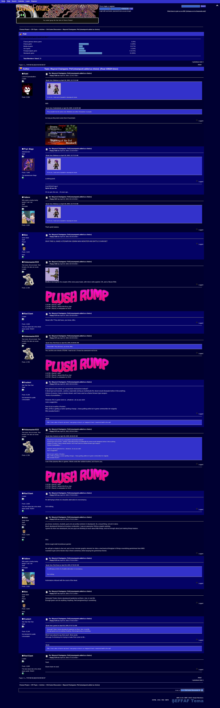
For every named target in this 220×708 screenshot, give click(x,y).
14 (39, 65)
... (25, 65)
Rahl (26, 74)
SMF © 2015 (188, 697)
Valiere (27, 197)
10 (30, 65)
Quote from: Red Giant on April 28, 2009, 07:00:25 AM (62, 565)
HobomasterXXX (31, 262)
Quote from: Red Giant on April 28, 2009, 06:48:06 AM (62, 342)
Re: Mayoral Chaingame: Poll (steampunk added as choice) (70, 73)
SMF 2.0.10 (179, 697)
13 (37, 65)
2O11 (159, 700)
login (105, 6)
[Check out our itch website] (23, 178)
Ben (26, 235)
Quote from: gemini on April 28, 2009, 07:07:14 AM (61, 625)
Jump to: (177, 690)
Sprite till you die (51, 188)
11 (32, 65)
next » (202, 62)
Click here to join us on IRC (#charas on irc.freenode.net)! (186, 11)
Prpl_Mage (29, 149)
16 (42, 65)
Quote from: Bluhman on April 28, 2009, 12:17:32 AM (62, 80)
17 (44, 65)
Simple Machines (198, 697)
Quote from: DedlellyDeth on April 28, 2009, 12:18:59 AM (63, 108)
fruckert (27, 382)
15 (41, 65)
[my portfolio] (23, 257)
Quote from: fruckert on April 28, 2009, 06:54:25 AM (62, 436)
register (112, 6)
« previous (195, 62)
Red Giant (28, 313)
